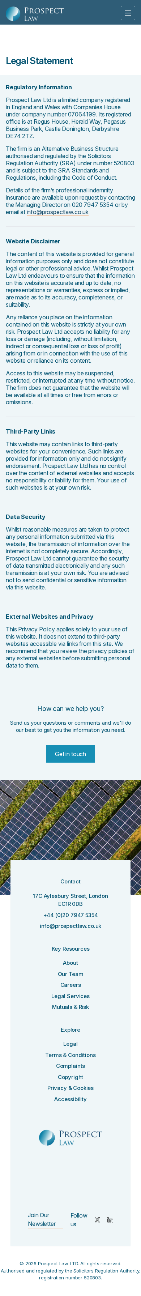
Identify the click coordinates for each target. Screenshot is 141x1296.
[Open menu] (128, 13)
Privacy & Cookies (70, 1087)
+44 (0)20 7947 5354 (70, 915)
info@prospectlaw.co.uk (58, 212)
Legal (70, 1043)
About (70, 962)
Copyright (71, 1077)
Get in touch (70, 754)
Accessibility (70, 1099)
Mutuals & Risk (70, 1006)
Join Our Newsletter (41, 1219)
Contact (70, 881)
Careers (70, 984)
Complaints (70, 1065)
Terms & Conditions (70, 1055)
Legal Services (70, 996)
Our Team (71, 974)
